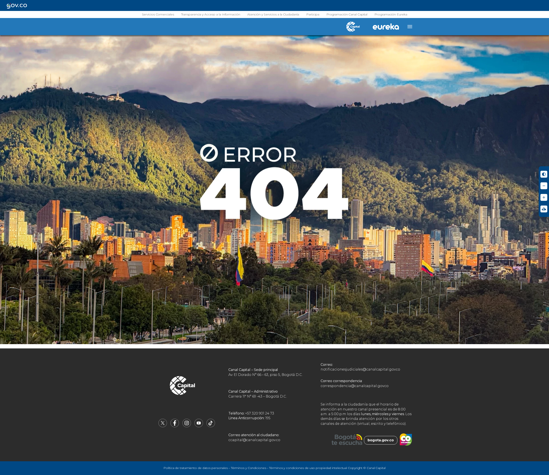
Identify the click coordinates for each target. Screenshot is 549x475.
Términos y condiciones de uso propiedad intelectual (308, 468)
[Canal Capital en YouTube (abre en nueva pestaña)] (199, 426)
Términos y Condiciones (248, 468)
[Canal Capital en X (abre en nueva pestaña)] (162, 426)
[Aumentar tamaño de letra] (544, 197)
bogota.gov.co (381, 440)
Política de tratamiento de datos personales (195, 468)
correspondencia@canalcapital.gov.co (355, 386)
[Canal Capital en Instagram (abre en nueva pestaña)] (186, 426)
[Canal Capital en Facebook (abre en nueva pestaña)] (174, 426)
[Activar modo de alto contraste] (544, 174)
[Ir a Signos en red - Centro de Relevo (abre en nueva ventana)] (544, 209)
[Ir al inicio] (182, 386)
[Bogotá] (347, 440)
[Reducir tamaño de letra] (544, 185)
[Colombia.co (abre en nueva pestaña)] (406, 440)
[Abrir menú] (410, 26)
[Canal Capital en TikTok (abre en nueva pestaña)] (211, 426)
